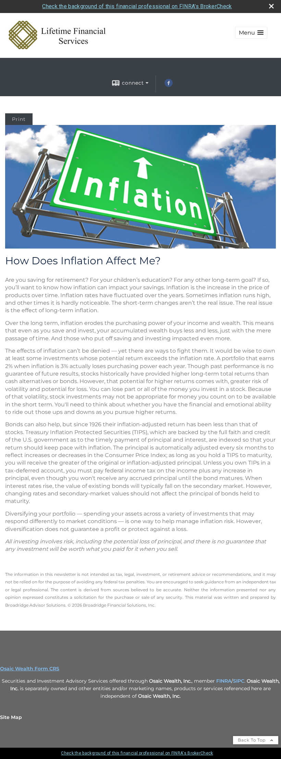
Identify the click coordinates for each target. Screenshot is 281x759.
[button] (251, 33)
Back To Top (252, 740)
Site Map (11, 717)
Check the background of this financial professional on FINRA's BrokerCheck (137, 6)
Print (19, 119)
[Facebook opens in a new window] (168, 85)
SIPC (238, 681)
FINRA (223, 681)
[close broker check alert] (271, 6)
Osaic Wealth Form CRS (29, 669)
